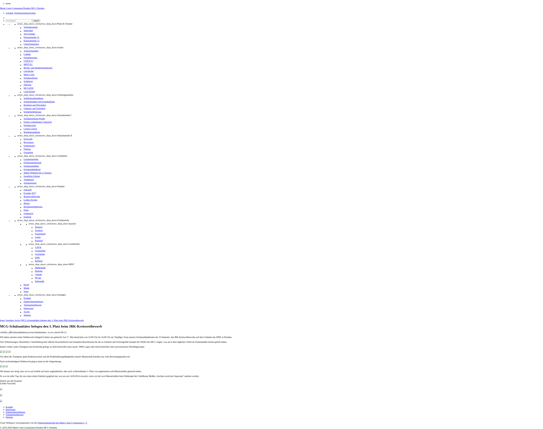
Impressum (10, 409)
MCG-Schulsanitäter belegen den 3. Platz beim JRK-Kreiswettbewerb (52, 320)
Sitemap (9, 417)
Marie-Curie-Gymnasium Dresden (15, 8)
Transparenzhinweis (14, 414)
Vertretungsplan (25, 13)
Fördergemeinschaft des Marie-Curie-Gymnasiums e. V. (62, 423)
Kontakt (9, 407)
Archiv (17, 320)
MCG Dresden (37, 8)
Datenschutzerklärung (15, 412)
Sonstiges (10, 320)
